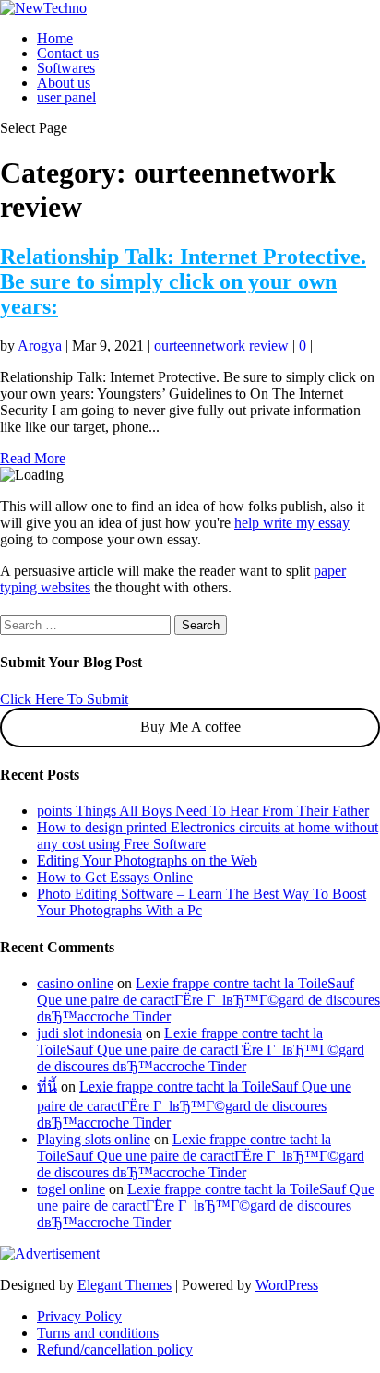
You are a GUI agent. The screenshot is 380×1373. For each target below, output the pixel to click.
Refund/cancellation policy (115, 1349)
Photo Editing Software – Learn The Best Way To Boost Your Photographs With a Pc (201, 902)
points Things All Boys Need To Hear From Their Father (203, 810)
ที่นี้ (47, 1086)
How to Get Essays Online (115, 877)
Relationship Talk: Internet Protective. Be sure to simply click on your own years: (183, 281)
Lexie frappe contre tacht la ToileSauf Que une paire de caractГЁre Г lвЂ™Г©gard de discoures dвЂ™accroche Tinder (208, 999)
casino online (75, 983)
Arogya (40, 345)
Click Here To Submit (64, 699)
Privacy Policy (79, 1316)
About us (63, 82)
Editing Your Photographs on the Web (147, 860)
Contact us (68, 53)
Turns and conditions (98, 1333)
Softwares (66, 68)
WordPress (286, 1285)
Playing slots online (93, 1139)
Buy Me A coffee (190, 726)
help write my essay (292, 523)
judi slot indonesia (89, 1033)
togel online (71, 1189)
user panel (66, 97)
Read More (32, 458)
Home (55, 38)
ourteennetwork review (221, 345)
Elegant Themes (124, 1285)
